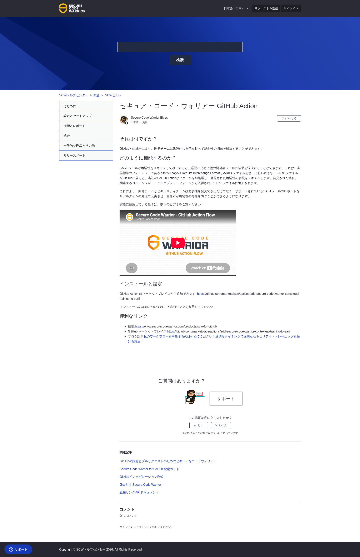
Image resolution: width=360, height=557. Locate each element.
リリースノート (74, 155)
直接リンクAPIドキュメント (139, 492)
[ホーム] (72, 8)
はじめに (70, 106)
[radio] (198, 425)
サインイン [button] (291, 8)
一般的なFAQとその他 (79, 145)
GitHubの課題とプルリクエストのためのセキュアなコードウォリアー (168, 461)
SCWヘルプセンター (73, 95)
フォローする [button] (288, 118)
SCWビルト (113, 95)
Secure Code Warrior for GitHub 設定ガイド (149, 469)
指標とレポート (74, 126)
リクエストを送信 (266, 8)
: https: (200, 293)
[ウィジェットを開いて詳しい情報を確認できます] (18, 549)
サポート (226, 398)
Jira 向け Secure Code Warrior (140, 484)
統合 (97, 95)
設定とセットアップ (78, 116)
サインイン (126, 526)
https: (138, 326)
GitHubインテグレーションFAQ (142, 476)
